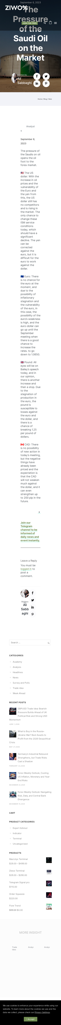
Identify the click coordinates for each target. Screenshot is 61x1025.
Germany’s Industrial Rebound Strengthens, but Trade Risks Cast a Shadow (33, 758)
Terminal (17, 838)
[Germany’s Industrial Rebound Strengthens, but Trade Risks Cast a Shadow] (12, 756)
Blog (45, 99)
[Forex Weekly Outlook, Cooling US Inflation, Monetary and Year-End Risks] (12, 775)
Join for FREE (30, 23)
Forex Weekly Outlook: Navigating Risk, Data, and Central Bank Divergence (34, 796)
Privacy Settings (42, 1012)
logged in (26, 568)
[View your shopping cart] (50, 23)
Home (40, 99)
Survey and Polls (21, 682)
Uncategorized (20, 843)
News (15, 677)
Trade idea (18, 688)
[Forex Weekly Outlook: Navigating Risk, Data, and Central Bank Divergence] (12, 794)
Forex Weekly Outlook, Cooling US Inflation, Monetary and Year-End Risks (34, 777)
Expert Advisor (20, 828)
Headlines (18, 672)
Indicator (17, 833)
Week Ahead (19, 693)
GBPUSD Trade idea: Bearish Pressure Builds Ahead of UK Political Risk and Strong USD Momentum (28, 714)
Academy (17, 661)
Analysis (28, 128)
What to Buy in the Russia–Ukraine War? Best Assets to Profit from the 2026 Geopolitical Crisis (30, 737)
